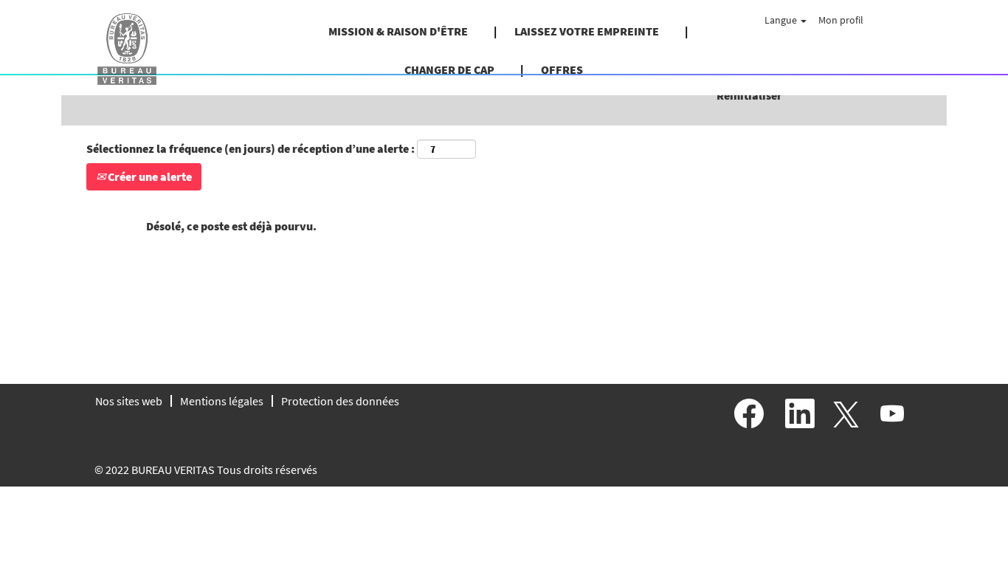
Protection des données (340, 401)
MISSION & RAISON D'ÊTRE (398, 31)
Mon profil (840, 20)
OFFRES (562, 69)
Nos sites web (128, 401)
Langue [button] (781, 20)
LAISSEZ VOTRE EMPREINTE (586, 31)
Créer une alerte (149, 176)
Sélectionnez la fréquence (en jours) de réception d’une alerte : (250, 148)
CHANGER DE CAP (449, 69)
